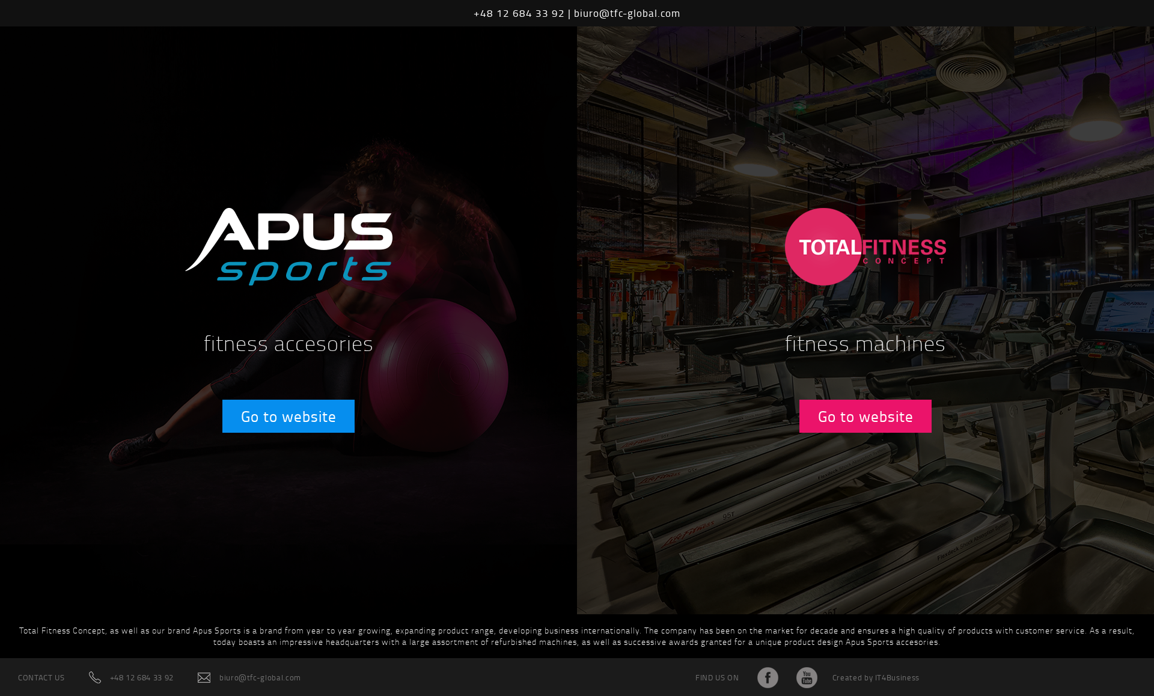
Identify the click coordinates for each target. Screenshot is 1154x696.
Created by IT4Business (876, 677)
